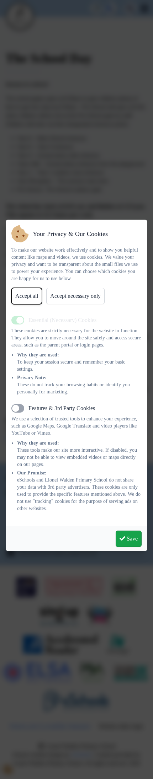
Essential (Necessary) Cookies (62, 320)
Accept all (26, 296)
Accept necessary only (75, 296)
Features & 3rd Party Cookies (61, 408)
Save (131, 539)
